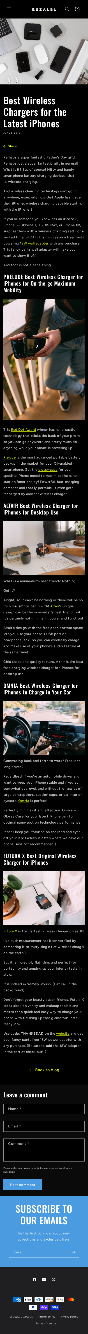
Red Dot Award (23, 430)
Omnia (23, 801)
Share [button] (12, 146)
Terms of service (46, 1323)
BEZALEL (27, 1316)
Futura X (10, 931)
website (62, 1033)
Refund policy (47, 1316)
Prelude (9, 457)
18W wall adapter (34, 243)
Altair (54, 606)
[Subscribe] (74, 1252)
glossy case (48, 470)
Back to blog (47, 1069)
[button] (9, 9)
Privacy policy (69, 1316)
